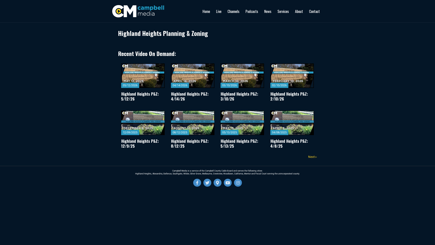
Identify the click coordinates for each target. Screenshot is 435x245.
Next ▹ (312, 157)
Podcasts (252, 11)
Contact (314, 11)
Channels (233, 11)
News (267, 11)
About (299, 11)
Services (283, 11)
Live (218, 11)
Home (206, 11)
